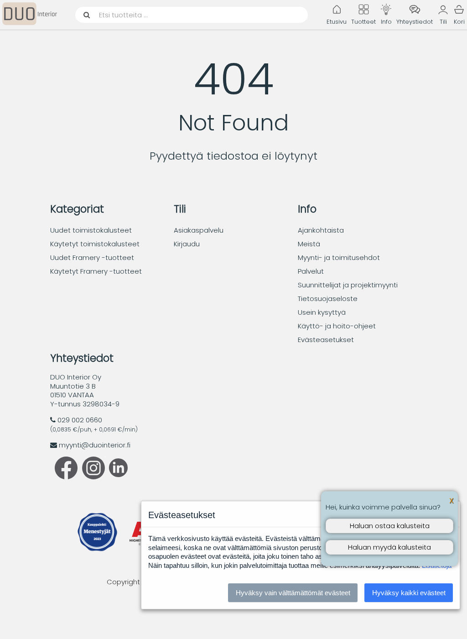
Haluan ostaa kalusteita (390, 525)
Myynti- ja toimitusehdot (339, 257)
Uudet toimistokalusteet (91, 230)
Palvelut (311, 271)
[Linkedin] (116, 474)
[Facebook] (66, 477)
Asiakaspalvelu (198, 230)
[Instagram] (93, 477)
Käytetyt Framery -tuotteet (96, 271)
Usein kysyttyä (322, 312)
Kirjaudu (187, 244)
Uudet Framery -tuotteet (92, 257)
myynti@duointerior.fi (94, 445)
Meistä (309, 244)
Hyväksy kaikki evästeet (409, 593)
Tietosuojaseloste (328, 298)
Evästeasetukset (326, 339)
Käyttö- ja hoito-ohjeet (337, 326)
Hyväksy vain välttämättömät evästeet (293, 593)
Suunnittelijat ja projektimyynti (348, 285)
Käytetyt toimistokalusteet (95, 244)
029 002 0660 (79, 420)
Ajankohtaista (321, 230)
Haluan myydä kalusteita (389, 547)
